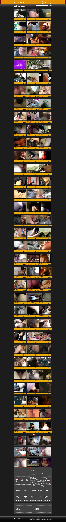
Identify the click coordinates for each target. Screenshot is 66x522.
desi (40, 264)
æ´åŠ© (48, 480)
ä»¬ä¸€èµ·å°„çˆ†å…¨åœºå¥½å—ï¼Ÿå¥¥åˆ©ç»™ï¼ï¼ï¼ (32, 485)
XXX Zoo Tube (39, 490)
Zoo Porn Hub (46, 490)
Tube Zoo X (39, 497)
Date (32, 5)
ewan (22, 481)
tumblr (22, 480)
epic (48, 481)
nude (43, 96)
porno (16, 316)
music (27, 479)
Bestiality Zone (46, 497)
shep (27, 480)
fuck (37, 474)
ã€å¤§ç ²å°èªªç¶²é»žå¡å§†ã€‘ (32, 480)
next (34, 434)
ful (16, 419)
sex (41, 83)
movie (42, 109)
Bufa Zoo (31, 495)
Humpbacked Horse (33, 490)
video (29, 70)
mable (38, 480)
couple (48, 486)
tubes (41, 419)
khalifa (30, 122)
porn (18, 70)
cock (48, 479)
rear (43, 479)
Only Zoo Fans (25, 498)
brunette (37, 486)
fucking (29, 406)
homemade (22, 486)
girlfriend (48, 478)
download (30, 290)
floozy (43, 473)
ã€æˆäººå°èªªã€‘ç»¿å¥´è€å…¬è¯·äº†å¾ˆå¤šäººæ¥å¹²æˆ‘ (32, 478)
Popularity (27, 5)
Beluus (45, 498)
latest (31, 109)
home (32, 476)
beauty (28, 316)
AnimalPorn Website (49, 2)
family (41, 122)
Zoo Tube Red (39, 491)
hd (28, 70)
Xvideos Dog (44, 2)
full (41, 135)
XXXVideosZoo (32, 497)
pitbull (22, 479)
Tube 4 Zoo (32, 498)
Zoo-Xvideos (49, 1)
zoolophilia (32, 470)
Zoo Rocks (43, 3)
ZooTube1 (49, 4)
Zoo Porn (46, 496)
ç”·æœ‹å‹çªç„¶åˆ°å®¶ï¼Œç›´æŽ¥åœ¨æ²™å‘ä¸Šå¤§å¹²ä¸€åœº (38, 483)
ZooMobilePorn (39, 3)
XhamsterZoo (46, 491)
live (18, 109)
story (16, 135)
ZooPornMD (39, 495)
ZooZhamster (32, 491)
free (42, 83)
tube (41, 70)
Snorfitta (38, 498)
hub (17, 148)
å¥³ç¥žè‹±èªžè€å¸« (43, 482)
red (17, 480)
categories (22, 5)
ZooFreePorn (25, 496)
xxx (30, 70)
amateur (17, 479)
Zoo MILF (38, 2)
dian (27, 481)
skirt (17, 481)
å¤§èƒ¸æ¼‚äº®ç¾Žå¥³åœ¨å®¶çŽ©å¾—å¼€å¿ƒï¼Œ (38, 482)
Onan (37, 1)
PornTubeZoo (49, 3)
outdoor (31, 406)
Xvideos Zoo (44, 1)
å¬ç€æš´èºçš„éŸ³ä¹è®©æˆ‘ (32, 483)
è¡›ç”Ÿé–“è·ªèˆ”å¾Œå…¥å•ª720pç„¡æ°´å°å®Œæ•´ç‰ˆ (43, 486)
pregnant (27, 486)
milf (28, 238)
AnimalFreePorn (17, 490)
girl (17, 486)
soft (27, 478)
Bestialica (19, 2)
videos (28, 109)
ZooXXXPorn (25, 497)
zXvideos (16, 496)
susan (43, 474)
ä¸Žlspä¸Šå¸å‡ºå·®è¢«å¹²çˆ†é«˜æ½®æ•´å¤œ (43, 480)
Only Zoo (31, 496)
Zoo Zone (39, 496)
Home (16, 5)
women (22, 478)
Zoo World (46, 495)
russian (32, 472)
